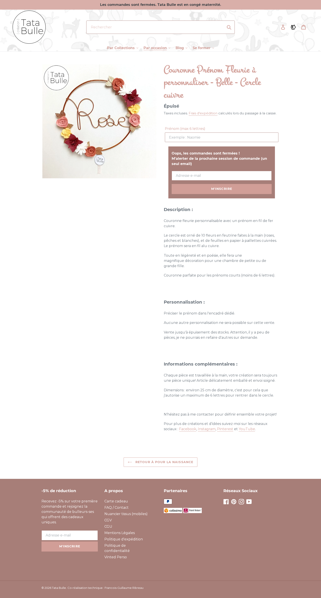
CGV (108, 520)
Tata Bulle (59, 587)
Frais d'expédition (203, 113)
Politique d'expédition (123, 539)
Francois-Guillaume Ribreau (124, 587)
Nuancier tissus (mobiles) (126, 514)
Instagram (207, 429)
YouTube (247, 429)
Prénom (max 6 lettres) (185, 129)
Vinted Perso (115, 557)
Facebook (187, 429)
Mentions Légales (119, 533)
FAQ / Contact (116, 507)
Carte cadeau (116, 501)
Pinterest (225, 429)
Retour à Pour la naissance (163, 462)
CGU (108, 526)
